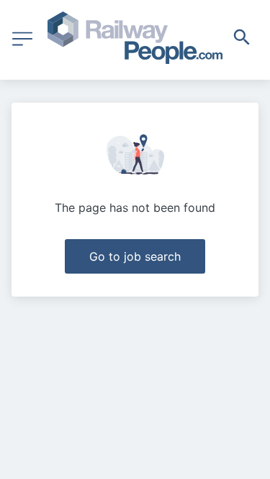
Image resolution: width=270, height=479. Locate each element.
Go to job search (135, 256)
